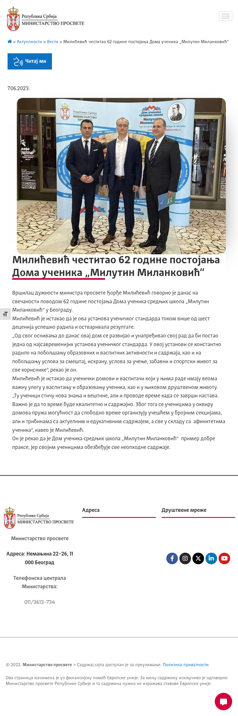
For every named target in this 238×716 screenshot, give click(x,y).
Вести (52, 42)
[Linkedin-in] (211, 558)
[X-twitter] (198, 558)
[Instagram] (185, 558)
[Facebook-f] (172, 558)
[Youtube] (224, 558)
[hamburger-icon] (225, 16)
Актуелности (29, 42)
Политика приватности (186, 665)
